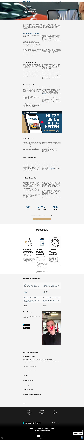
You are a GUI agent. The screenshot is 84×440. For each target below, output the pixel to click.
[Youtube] (56, 423)
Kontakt (56, 1)
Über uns (52, 1)
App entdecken (35, 1)
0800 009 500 (58, 197)
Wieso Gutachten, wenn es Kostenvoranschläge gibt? (32, 394)
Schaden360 (44, 93)
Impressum (40, 428)
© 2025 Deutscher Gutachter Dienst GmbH (42, 430)
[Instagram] (52, 423)
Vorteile (48, 1)
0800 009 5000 (44, 102)
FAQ (60, 1)
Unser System (42, 1)
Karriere (52, 428)
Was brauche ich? (26, 375)
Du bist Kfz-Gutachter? (27, 399)
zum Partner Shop (32, 428)
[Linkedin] (58, 423)
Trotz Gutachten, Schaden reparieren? (29, 370)
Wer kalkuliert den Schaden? (28, 389)
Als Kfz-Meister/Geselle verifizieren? (29, 366)
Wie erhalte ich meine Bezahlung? (29, 356)
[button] (42, 356)
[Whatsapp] (54, 423)
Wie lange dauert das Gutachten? (28, 380)
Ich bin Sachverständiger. (27, 403)
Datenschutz (47, 428)
